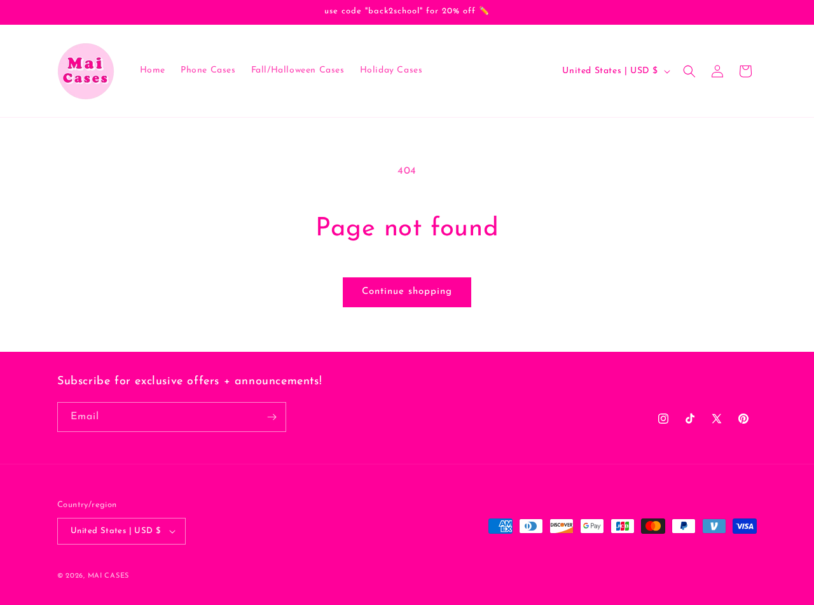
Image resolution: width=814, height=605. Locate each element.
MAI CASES (108, 576)
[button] (689, 71)
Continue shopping (407, 291)
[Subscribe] (272, 417)
